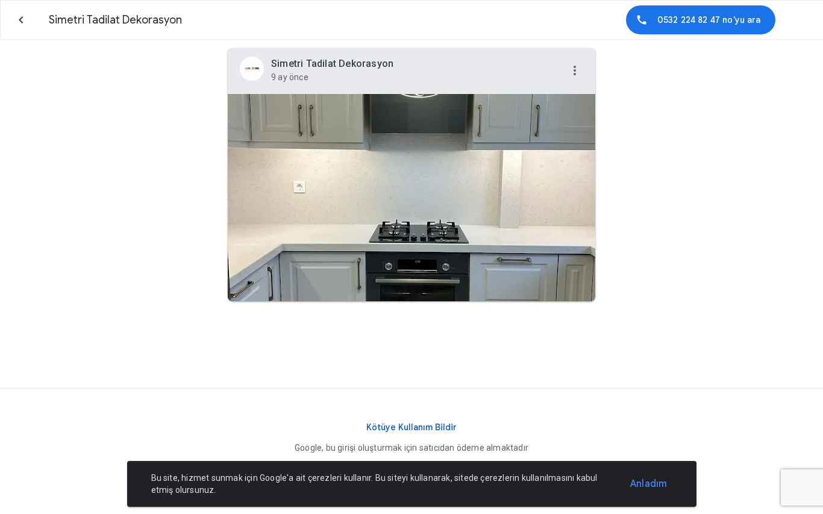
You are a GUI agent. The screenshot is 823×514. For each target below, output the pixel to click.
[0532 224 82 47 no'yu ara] (700, 19)
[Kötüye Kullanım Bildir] (411, 427)
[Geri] (21, 19)
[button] (574, 71)
